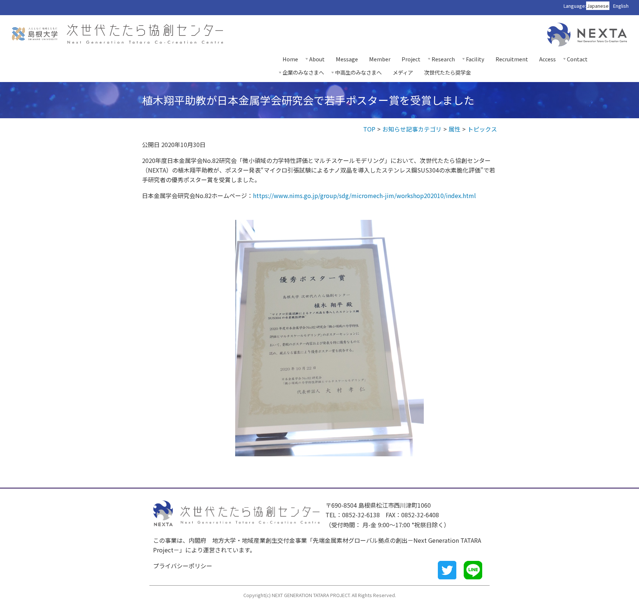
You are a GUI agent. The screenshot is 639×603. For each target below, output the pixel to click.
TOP (369, 129)
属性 (454, 129)
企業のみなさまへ (303, 72)
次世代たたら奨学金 (447, 72)
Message (347, 59)
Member (379, 59)
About (317, 59)
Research (443, 59)
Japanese (598, 5)
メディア (403, 72)
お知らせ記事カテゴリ (412, 129)
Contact (577, 59)
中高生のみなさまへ (358, 72)
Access (547, 59)
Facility (475, 59)
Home (290, 59)
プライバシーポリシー (182, 565)
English (621, 5)
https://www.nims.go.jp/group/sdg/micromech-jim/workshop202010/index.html (364, 195)
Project (411, 59)
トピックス (482, 129)
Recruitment (512, 59)
